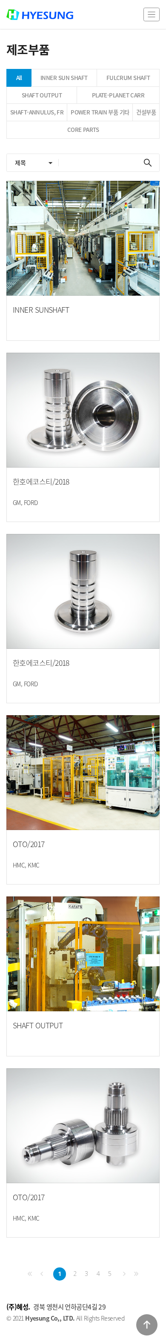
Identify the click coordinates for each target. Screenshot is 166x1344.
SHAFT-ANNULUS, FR (36, 112)
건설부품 (146, 112)
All (19, 78)
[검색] (148, 162)
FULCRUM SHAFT (128, 78)
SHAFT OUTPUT (42, 95)
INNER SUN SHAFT (64, 78)
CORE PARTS (83, 130)
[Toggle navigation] (151, 14)
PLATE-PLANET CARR (118, 95)
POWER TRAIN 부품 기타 (100, 112)
